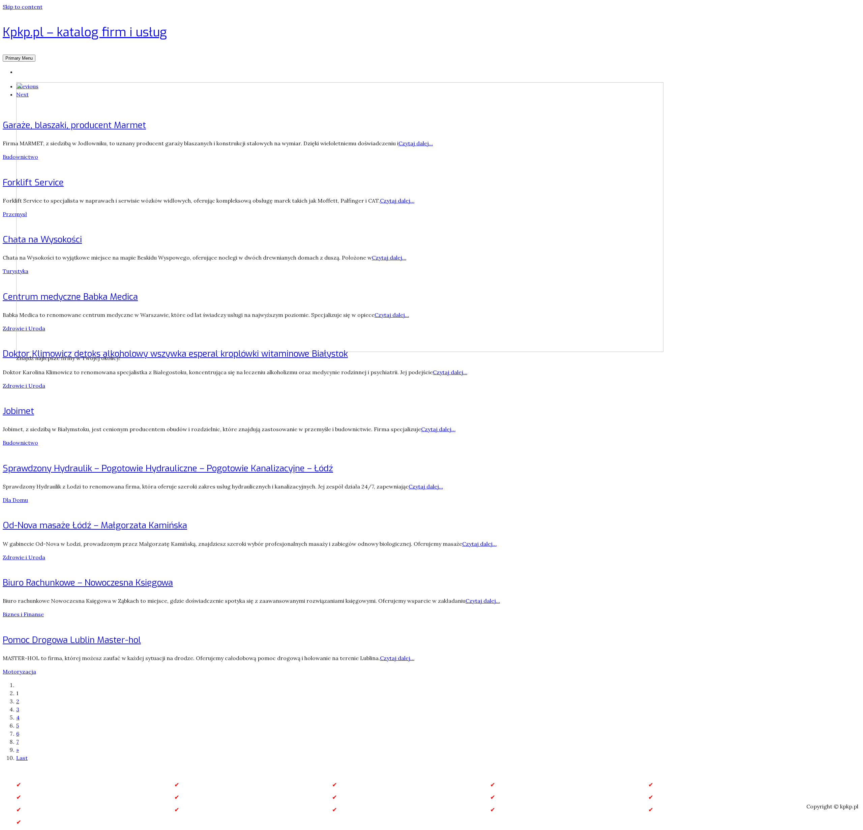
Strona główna (35, 71)
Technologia (357, 809)
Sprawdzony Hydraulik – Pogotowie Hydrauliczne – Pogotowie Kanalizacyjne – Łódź (168, 468)
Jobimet (18, 411)
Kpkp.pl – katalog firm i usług (85, 32)
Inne (187, 797)
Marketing (354, 797)
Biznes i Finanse (23, 614)
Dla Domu (15, 500)
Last (22, 757)
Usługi (664, 809)
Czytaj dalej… (450, 372)
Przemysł (15, 214)
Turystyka (15, 271)
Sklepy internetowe (209, 809)
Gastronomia (42, 797)
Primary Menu (19, 58)
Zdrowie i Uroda (24, 385)
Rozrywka (37, 809)
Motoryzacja (19, 671)
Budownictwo (20, 442)
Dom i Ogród (674, 785)
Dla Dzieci (512, 785)
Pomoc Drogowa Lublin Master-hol (72, 640)
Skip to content (22, 6)
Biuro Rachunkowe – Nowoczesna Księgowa (88, 583)
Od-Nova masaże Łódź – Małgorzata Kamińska (95, 525)
